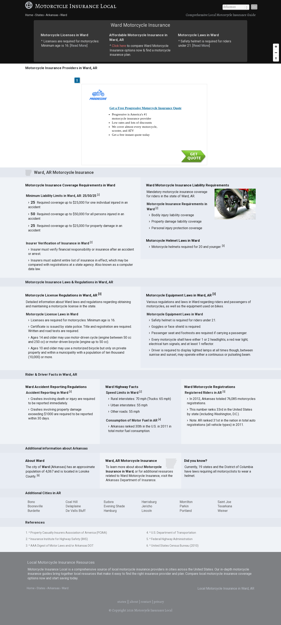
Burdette (34, 511)
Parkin (184, 506)
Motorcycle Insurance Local (75, 6)
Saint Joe (224, 502)
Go (254, 7)
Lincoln (147, 511)
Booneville (35, 506)
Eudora (109, 502)
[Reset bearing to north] (276, 59)
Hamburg (110, 511)
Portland (186, 511)
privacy (159, 601)
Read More (79, 46)
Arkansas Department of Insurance (131, 480)
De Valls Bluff (76, 511)
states (121, 601)
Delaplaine (73, 506)
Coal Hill (72, 502)
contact (146, 601)
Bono (31, 502)
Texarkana (225, 506)
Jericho (147, 506)
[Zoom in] (276, 47)
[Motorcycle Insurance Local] (29, 6)
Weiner (223, 511)
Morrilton (186, 502)
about (134, 601)
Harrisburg (149, 502)
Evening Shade (114, 506)
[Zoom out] (276, 53)
